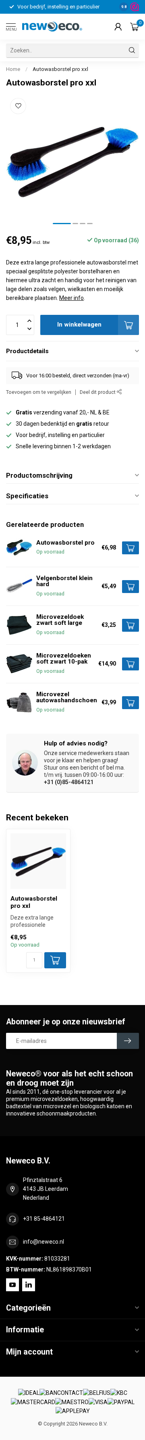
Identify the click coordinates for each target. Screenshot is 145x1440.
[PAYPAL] (121, 1402)
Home (13, 69)
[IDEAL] (28, 1393)
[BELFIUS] (96, 1393)
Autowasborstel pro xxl (60, 69)
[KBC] (118, 1393)
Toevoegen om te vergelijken (38, 392)
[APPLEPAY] (73, 1411)
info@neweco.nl (43, 1241)
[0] (134, 27)
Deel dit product (98, 392)
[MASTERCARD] (33, 1402)
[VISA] (98, 1402)
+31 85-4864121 (44, 1218)
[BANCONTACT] (61, 1393)
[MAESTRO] (72, 1402)
